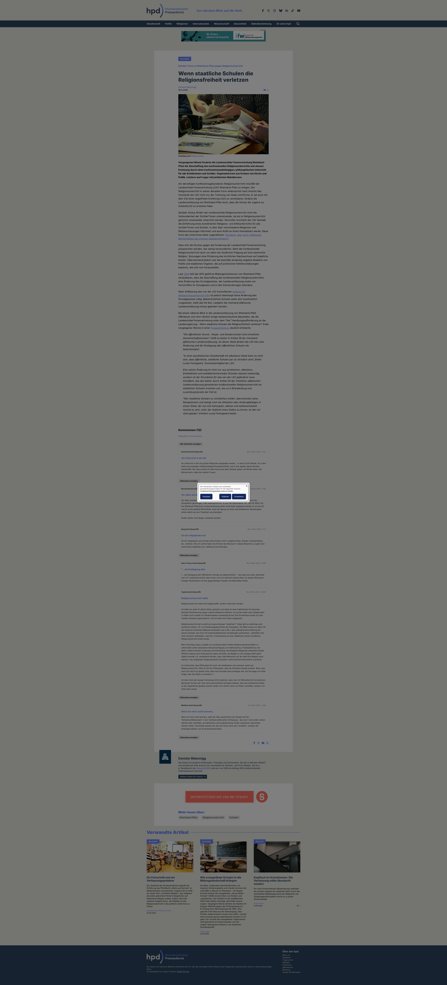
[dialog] (223, 492)
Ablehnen (225, 497)
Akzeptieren (239, 497)
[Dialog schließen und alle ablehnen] (246, 485)
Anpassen (206, 497)
